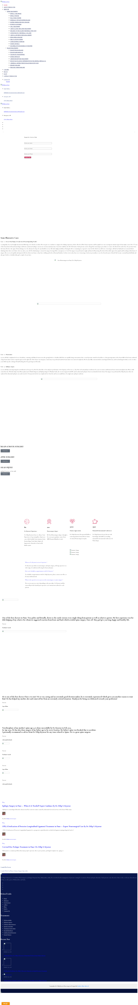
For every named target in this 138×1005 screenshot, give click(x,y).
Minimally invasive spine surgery (20, 20)
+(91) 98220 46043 (8, 100)
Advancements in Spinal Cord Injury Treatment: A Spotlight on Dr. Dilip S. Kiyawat (25, 980)
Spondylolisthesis (15, 24)
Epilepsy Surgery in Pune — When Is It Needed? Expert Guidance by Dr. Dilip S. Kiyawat (36, 806)
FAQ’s (5, 74)
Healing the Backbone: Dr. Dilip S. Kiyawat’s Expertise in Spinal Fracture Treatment (25, 971)
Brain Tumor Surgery (16, 50)
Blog (3, 802)
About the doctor (9, 7)
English (8, 81)
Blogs (6, 71)
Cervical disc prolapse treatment (20, 28)
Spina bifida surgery (16, 37)
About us (6, 900)
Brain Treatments (12, 48)
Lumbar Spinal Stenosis (17, 41)
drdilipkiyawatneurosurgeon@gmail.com (14, 92)
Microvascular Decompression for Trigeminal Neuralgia (28, 61)
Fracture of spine (15, 18)
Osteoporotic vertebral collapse (20, 33)
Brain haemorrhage (16, 52)
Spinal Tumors (14, 16)
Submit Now (28, 157)
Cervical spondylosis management (21, 35)
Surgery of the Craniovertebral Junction (23, 31)
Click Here (5, 451)
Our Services (7, 902)
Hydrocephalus (15, 56)
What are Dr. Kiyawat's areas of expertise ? (36, 562)
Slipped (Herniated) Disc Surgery (19, 22)
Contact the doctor (10, 76)
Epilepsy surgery (15, 65)
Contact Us (7, 79)
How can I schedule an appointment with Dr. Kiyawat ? (39, 571)
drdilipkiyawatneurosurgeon (11, 818)
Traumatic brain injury (17, 54)
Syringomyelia (14, 43)
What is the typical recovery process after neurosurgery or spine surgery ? (44, 580)
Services (6, 9)
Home (5, 5)
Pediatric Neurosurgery (17, 67)
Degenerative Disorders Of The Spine (21, 46)
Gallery (6, 69)
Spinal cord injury (15, 13)
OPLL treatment (15, 26)
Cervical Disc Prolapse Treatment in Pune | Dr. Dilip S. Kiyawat (26, 847)
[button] (3, 132)
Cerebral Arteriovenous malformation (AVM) (24, 63)
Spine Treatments (12, 11)
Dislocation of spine (16, 39)
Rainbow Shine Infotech (83, 986)
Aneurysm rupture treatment (19, 59)
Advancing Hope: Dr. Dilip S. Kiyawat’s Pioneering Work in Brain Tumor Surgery (25, 955)
